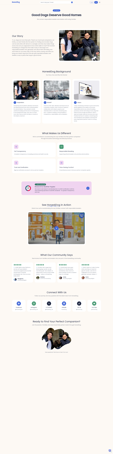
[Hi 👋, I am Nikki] (110, 450)
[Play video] (56, 228)
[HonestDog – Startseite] (16, 2)
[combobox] (56, 2)
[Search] (72, 2)
